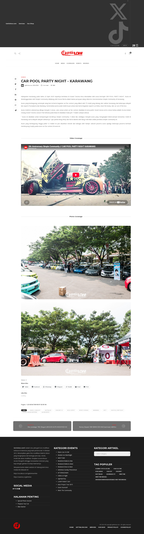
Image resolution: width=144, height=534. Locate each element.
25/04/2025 (35, 85)
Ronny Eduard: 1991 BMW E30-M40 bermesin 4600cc (97, 427)
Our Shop (30, 23)
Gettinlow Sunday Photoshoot (67, 470)
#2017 (105, 410)
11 (39, 404)
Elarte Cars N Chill (63, 452)
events (78, 63)
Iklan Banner (22, 506)
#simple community (35, 410)
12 (41, 404)
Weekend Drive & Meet (65, 467)
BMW (114, 425)
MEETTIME (61, 458)
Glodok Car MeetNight (65, 455)
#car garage (99, 471)
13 (43, 404)
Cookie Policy (126, 527)
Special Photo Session (25, 501)
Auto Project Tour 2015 (65, 484)
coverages (70, 63)
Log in (125, 45)
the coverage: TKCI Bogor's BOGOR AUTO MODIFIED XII (47, 427)
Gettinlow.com (11, 23)
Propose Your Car (23, 503)
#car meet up (59, 410)
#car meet (119, 471)
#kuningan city (110, 474)
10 (37, 404)
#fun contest (71, 410)
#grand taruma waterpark (30, 412)
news (63, 63)
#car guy (109, 471)
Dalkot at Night (62, 475)
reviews (86, 63)
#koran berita (45, 412)
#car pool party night (117, 410)
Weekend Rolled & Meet (65, 464)
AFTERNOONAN (63, 472)
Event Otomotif (63, 487)
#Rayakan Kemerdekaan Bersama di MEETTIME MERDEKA (110, 479)
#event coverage (83, 410)
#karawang (96, 410)
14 (45, 404)
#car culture (118, 468)
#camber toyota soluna (102, 468)
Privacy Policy (113, 527)
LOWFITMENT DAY (64, 481)
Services (22, 23)
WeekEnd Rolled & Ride (65, 461)
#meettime (122, 474)
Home (57, 63)
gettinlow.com (28, 85)
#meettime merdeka (101, 477)
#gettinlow (48, 410)
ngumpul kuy (62, 478)
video (23, 77)
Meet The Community (65, 490)
